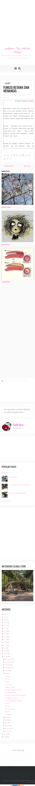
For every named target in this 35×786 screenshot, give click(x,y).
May (6, 720)
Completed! (8, 714)
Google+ (7, 712)
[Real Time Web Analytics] (21, 785)
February (7, 728)
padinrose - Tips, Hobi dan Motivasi (17, 50)
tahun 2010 (5, 472)
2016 (4, 642)
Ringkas (7, 682)
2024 (4, 620)
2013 (4, 651)
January (7, 731)
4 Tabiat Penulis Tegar (11, 698)
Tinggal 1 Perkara (10, 687)
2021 (4, 628)
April (6, 723)
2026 (4, 614)
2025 (4, 617)
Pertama (7, 703)
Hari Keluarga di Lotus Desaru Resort (19, 485)
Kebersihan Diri (5, 244)
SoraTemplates (31, 782)
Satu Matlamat (12, 477)
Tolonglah (8, 676)
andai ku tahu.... (6, 501)
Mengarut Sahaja (6, 207)
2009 (4, 737)
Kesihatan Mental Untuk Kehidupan (15, 695)
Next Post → (28, 166)
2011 (4, 656)
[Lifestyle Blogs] (14, 785)
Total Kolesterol (6, 282)
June (6, 717)
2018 (4, 637)
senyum (24, 95)
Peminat (7, 679)
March (7, 725)
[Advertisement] (17, 19)
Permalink (6, 97)
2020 (4, 631)
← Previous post (8, 166)
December (8, 659)
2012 (4, 654)
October (7, 665)
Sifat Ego (7, 706)
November (8, 662)
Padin (7, 95)
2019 (4, 634)
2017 (4, 639)
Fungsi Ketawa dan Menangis (16, 89)
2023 (4, 623)
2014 (4, 648)
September (8, 668)
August (7, 670)
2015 (4, 645)
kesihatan (18, 95)
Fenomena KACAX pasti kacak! (17, 493)
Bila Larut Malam (10, 709)
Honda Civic (8, 684)
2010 (4, 734)
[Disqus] (17, 309)
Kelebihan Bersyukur (11, 692)
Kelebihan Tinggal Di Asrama (13, 690)
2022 (4, 625)
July (6, 673)
